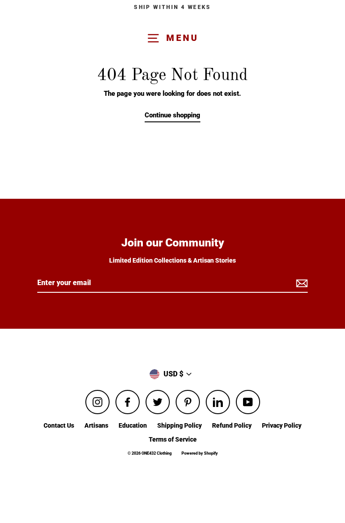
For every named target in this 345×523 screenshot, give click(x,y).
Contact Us (59, 425)
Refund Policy (232, 425)
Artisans (96, 425)
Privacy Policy (281, 425)
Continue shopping (172, 115)
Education (133, 425)
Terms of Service (173, 439)
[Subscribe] (300, 283)
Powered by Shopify (199, 453)
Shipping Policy (179, 425)
